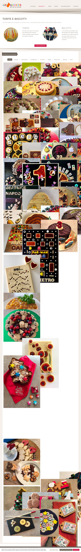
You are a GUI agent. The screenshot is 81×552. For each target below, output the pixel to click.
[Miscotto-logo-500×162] (12, 2)
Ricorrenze (57, 59)
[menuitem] (9, 59)
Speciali (65, 59)
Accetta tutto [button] (76, 549)
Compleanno (34, 59)
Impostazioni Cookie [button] (54, 549)
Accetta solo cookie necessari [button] (66, 549)
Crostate (42, 59)
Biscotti (16, 59)
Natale (49, 59)
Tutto (9, 59)
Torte (71, 59)
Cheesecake (24, 59)
